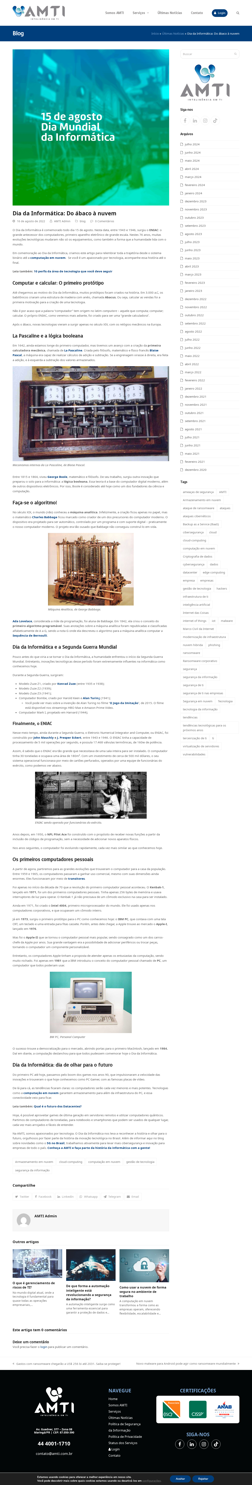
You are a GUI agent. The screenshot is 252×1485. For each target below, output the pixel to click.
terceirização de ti (195, 738)
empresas (206, 580)
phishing (214, 645)
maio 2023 (192, 258)
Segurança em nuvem (197, 701)
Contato (114, 1455)
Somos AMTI (117, 1405)
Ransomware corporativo (200, 661)
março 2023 (193, 274)
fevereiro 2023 (195, 283)
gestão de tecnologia (140, 1162)
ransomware (191, 653)
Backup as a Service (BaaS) (201, 524)
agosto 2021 (193, 429)
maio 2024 (192, 160)
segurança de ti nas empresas (203, 693)
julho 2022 (192, 339)
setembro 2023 (195, 226)
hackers (222, 588)
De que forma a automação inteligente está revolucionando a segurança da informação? (88, 1292)
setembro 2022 (195, 323)
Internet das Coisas (196, 613)
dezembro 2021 (196, 396)
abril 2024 (192, 169)
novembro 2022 (196, 307)
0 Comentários (104, 221)
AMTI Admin (62, 221)
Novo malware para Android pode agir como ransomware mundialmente (186, 1363)
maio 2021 (192, 453)
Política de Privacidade (125, 1436)
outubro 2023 (194, 217)
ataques (225, 508)
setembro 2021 (195, 421)
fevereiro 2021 (195, 462)
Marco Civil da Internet (198, 629)
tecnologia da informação (200, 709)
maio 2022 (192, 356)
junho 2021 (193, 445)
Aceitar (180, 1479)
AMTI (222, 492)
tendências (190, 717)
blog (83, 221)
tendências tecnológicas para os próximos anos (204, 727)
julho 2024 (192, 144)
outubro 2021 (194, 413)
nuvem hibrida (193, 645)
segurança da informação (32, 1170)
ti (213, 738)
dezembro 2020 (196, 470)
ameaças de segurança (198, 492)
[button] (237, 13)
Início (155, 33)
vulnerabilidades (194, 754)
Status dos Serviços (122, 1443)
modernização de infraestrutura (204, 637)
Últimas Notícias (173, 33)
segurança (190, 669)
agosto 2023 (193, 234)
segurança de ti (193, 685)
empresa (189, 580)
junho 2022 (193, 348)
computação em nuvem (104, 1162)
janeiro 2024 (193, 193)
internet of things (194, 621)
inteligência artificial (196, 605)
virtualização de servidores (201, 746)
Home (113, 1399)
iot (213, 621)
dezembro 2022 (196, 299)
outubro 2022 (194, 315)
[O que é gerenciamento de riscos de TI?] (37, 1263)
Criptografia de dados (197, 556)
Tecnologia (225, 701)
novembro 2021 (196, 405)
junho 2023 (193, 250)
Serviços (114, 1411)
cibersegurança (193, 532)
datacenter (190, 572)
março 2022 (193, 372)
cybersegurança (193, 564)
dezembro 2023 (196, 201)
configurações (151, 1480)
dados (214, 564)
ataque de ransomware (198, 508)
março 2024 (193, 177)
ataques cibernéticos (197, 516)
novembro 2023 (196, 209)
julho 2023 (192, 242)
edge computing (214, 572)
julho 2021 (192, 437)
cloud (213, 532)
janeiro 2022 (193, 388)
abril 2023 (192, 266)
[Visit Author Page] (24, 1220)
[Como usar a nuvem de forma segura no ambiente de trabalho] (144, 1265)
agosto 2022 (193, 331)
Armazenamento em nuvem (34, 1162)
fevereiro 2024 (195, 185)
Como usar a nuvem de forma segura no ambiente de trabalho (143, 1291)
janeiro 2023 (193, 291)
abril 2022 (192, 364)
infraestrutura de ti (195, 596)
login (43, 1347)
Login (115, 1449)
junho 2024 (193, 152)
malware (227, 621)
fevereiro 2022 (195, 380)
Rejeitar (203, 1479)
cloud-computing (70, 1162)
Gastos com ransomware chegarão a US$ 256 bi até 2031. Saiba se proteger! (66, 1364)
